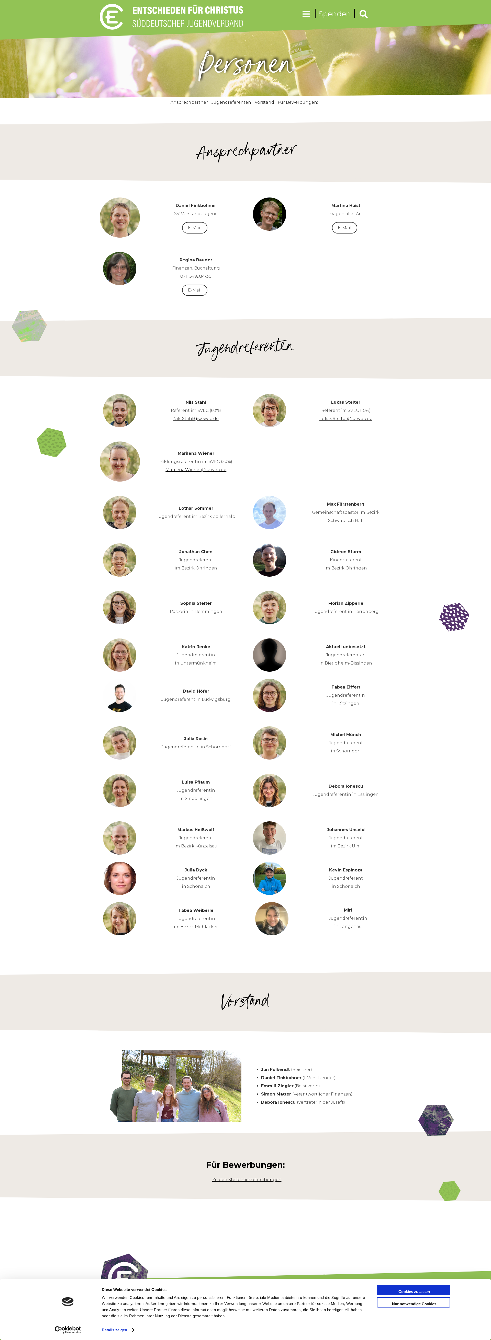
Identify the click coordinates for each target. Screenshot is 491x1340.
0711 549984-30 (195, 276)
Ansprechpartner (189, 102)
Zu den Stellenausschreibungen (247, 1179)
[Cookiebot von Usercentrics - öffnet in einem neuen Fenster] (68, 1330)
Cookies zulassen (414, 1291)
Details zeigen (114, 1330)
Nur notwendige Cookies (414, 1303)
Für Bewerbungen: (298, 102)
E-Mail (195, 227)
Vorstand (264, 102)
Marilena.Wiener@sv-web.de (195, 469)
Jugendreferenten (231, 102)
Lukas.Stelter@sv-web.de (345, 418)
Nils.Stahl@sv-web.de (196, 418)
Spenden (335, 13)
